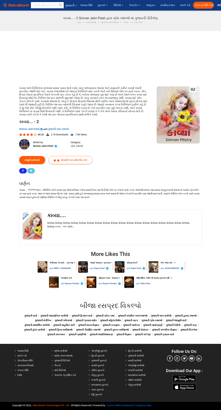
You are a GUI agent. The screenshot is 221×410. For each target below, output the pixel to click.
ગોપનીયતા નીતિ (25, 360)
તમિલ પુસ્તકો (97, 370)
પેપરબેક (134, 5)
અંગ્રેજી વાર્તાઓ (136, 365)
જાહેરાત (150, 5)
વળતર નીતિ (23, 370)
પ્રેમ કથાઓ (77, 146)
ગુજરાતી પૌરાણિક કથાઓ (88, 329)
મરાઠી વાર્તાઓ (134, 360)
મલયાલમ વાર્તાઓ (137, 375)
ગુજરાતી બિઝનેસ (188, 329)
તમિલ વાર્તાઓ (135, 379)
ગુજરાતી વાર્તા (30, 315)
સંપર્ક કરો (185, 5)
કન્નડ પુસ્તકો (97, 389)
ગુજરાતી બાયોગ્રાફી (152, 325)
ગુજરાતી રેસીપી (173, 325)
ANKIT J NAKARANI (62, 268)
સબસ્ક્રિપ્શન (167, 5)
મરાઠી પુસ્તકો (97, 365)
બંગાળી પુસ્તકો (98, 379)
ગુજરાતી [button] (70, 5)
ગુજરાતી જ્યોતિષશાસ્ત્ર (101, 334)
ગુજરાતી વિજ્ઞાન (123, 334)
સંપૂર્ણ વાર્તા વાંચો (32, 160)
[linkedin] (199, 358)
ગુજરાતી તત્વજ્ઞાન (111, 325)
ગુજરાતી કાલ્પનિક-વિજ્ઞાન (164, 329)
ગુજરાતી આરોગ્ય (131, 325)
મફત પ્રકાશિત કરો (204, 5)
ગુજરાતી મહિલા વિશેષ (110, 320)
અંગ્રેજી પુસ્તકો (99, 350)
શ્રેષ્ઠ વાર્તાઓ (60, 350)
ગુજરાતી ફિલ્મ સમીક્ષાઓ (61, 329)
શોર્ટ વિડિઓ (60, 370)
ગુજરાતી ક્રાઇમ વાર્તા (164, 334)
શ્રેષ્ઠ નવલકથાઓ (63, 355)
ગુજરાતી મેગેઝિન (43, 320)
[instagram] (177, 358)
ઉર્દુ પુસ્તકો (96, 394)
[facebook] (170, 358)
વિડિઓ (118, 5)
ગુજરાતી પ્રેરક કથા (105, 315)
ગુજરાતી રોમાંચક (140, 329)
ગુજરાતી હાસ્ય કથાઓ (186, 315)
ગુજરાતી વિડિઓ (62, 360)
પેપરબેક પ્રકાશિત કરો (65, 375)
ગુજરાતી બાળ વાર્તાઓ (161, 315)
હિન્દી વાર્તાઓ (135, 350)
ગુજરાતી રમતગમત (56, 334)
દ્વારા (52, 268)
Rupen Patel (99, 268)
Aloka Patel (145, 283)
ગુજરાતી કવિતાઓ (63, 320)
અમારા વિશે (86, 5)
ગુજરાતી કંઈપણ (143, 334)
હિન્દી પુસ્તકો (97, 355)
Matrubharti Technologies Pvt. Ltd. (52, 405)
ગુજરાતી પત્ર (190, 325)
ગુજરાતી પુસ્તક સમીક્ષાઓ (116, 329)
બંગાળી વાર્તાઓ (135, 370)
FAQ (19, 375)
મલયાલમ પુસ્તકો (99, 384)
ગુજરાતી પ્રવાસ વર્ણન (86, 320)
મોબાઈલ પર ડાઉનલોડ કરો (73, 160)
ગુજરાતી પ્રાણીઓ (77, 334)
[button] (60, 5)
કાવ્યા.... (56, 215)
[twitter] (184, 358)
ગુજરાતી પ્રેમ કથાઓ (58, 129)
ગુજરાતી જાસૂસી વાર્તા (176, 320)
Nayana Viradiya (72, 283)
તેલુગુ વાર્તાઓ (134, 384)
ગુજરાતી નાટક (131, 320)
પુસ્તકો (102, 5)
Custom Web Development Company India (128, 405)
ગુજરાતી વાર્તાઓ (136, 355)
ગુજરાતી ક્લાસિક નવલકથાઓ (132, 315)
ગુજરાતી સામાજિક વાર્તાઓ (37, 325)
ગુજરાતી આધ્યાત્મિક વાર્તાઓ (54, 315)
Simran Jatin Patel (29, 129)
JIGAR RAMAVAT (172, 268)
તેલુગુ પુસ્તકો (97, 375)
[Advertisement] (110, 57)
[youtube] (192, 358)
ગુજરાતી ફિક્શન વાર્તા (82, 315)
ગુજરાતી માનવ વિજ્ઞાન (88, 325)
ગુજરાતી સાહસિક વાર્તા (64, 325)
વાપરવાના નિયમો (25, 365)
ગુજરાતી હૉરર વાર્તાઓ (34, 329)
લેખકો (57, 365)
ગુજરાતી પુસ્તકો (99, 360)
